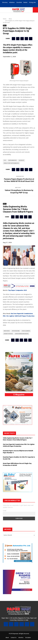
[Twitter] (11, 624)
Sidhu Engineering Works (21, 333)
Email (4, 510)
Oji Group (21, 160)
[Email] (27, 624)
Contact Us (13, 637)
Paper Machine (15, 331)
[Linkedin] (16, 624)
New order (7, 331)
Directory (5, 2)
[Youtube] (21, 624)
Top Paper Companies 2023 (17, 290)
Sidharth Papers (8, 333)
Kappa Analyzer (12, 160)
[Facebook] (6, 624)
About (7, 637)
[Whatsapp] (32, 624)
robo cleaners (26, 331)
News (4, 25)
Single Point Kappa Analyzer (11, 163)
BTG (5, 160)
